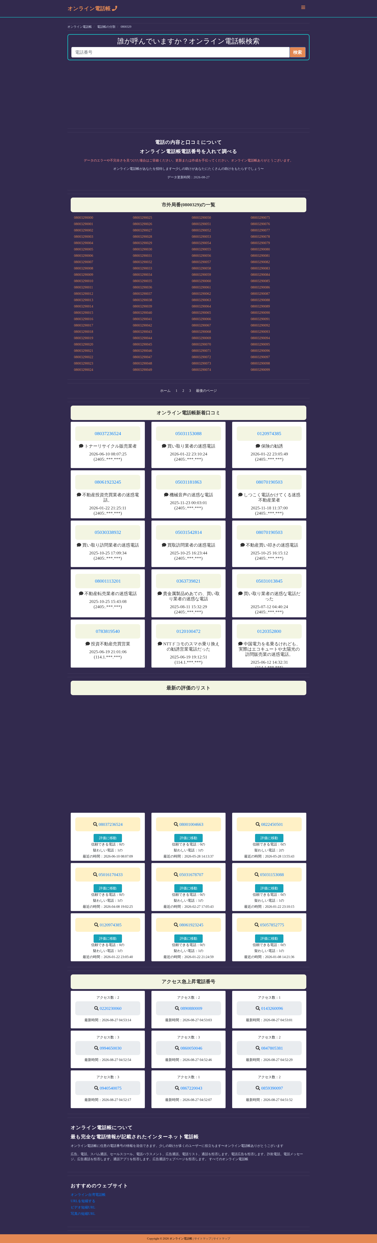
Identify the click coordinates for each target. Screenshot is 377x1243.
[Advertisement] (188, 94)
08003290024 (83, 370)
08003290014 (83, 306)
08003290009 (83, 274)
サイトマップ (202, 1238)
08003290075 (260, 217)
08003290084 (260, 274)
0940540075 (111, 1088)
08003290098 (260, 363)
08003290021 (83, 350)
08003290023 (83, 363)
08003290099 (260, 370)
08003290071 (201, 350)
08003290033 (142, 268)
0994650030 (111, 1048)
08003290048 (142, 363)
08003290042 (142, 325)
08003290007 (83, 262)
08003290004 (83, 243)
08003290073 (201, 363)
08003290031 (142, 255)
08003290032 (142, 262)
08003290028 (142, 236)
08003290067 (201, 325)
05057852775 (272, 924)
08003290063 (201, 300)
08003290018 (83, 331)
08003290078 (260, 236)
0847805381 (272, 1048)
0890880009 (191, 1008)
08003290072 (201, 357)
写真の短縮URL (83, 1213)
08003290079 (260, 243)
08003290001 (83, 224)
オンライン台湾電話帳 (88, 1194)
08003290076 (260, 224)
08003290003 (83, 236)
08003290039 (142, 306)
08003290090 (260, 312)
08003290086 (260, 287)
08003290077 (260, 230)
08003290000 (83, 217)
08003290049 (142, 370)
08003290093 (260, 331)
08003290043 (142, 331)
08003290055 (201, 249)
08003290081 (260, 255)
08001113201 (108, 581)
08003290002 (83, 230)
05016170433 (111, 874)
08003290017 (83, 325)
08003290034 (142, 274)
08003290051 (201, 224)
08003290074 (201, 370)
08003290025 (142, 217)
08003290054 (201, 243)
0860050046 (191, 1048)
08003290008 (83, 268)
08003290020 (83, 344)
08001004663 (191, 824)
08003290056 (201, 255)
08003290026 (142, 224)
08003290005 (83, 249)
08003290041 (142, 319)
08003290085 (260, 281)
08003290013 (83, 300)
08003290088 (260, 300)
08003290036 (142, 287)
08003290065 (201, 312)
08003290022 (83, 357)
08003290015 (83, 312)
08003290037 (142, 293)
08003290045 (142, 344)
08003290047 (142, 357)
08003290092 (260, 325)
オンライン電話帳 (90, 8)
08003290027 (142, 230)
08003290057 (201, 262)
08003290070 (201, 344)
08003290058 (201, 268)
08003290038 (142, 300)
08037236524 (108, 433)
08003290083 (260, 268)
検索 (297, 52)
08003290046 (142, 350)
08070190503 (269, 482)
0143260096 (272, 1008)
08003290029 (142, 243)
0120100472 (188, 631)
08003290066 (201, 319)
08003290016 (83, 319)
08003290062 (201, 293)
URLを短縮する (83, 1201)
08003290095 (260, 344)
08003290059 (201, 274)
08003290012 (83, 293)
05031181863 (188, 482)
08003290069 (201, 338)
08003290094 (260, 338)
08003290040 (142, 312)
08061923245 (108, 482)
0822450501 (272, 824)
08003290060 (201, 281)
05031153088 (188, 433)
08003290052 (201, 230)
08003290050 (201, 217)
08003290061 (201, 287)
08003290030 (142, 249)
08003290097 (260, 357)
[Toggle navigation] (303, 8)
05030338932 (108, 532)
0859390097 (272, 1088)
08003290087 (260, 293)
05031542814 (188, 532)
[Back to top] (369, 1220)
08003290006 (83, 255)
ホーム (165, 390)
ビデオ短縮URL (83, 1207)
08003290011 (83, 287)
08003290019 (83, 338)
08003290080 (260, 249)
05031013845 (269, 581)
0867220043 (191, 1088)
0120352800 (269, 631)
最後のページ (206, 390)
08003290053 (201, 236)
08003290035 (142, 281)
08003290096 (260, 350)
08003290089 (260, 306)
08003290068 (201, 331)
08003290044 (142, 338)
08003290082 (260, 262)
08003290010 (83, 281)
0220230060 (111, 1008)
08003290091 (260, 319)
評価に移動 (108, 838)
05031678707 (191, 874)
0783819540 (108, 631)
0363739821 (188, 581)
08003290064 (201, 306)
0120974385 (269, 433)
